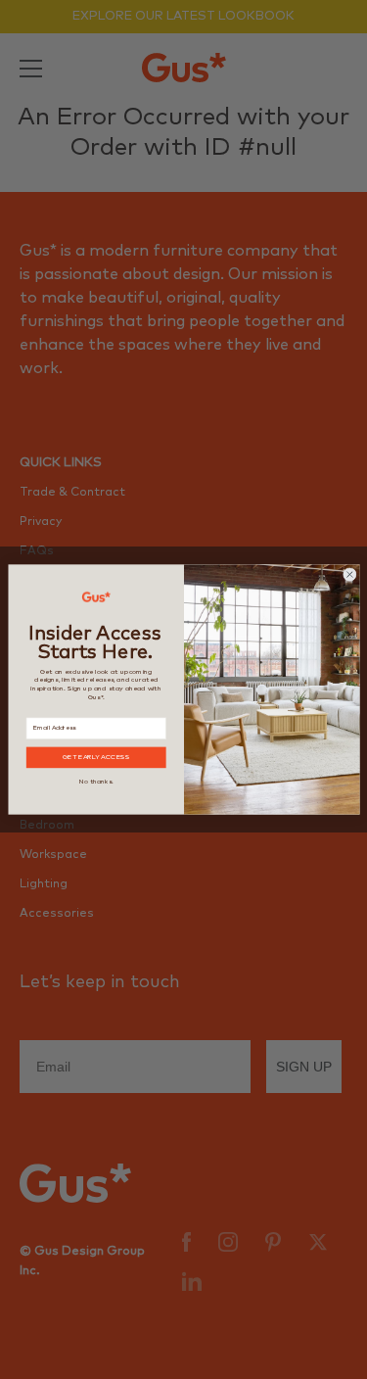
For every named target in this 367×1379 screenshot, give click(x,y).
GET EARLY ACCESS (95, 757)
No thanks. (96, 782)
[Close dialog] (349, 575)
